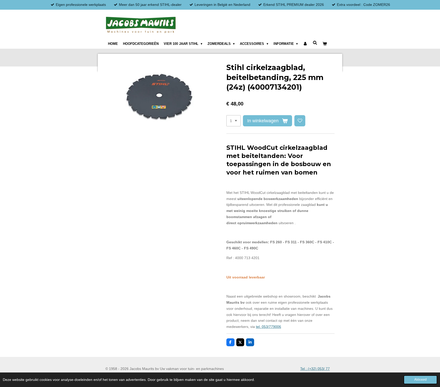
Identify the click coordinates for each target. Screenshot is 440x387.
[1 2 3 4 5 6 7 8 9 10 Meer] (233, 120)
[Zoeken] (315, 43)
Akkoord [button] (420, 379)
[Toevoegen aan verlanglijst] (300, 120)
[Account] (305, 44)
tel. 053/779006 (268, 327)
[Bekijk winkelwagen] (324, 44)
